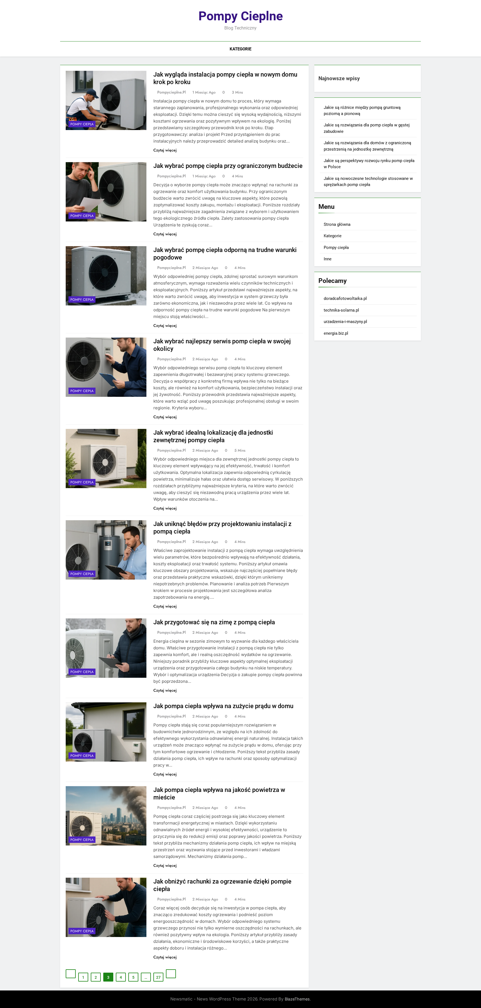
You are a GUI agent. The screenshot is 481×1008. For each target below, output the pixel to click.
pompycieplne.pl (171, 92)
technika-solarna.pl (341, 310)
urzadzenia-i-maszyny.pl (345, 321)
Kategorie (240, 49)
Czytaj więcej (165, 150)
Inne (328, 258)
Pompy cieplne (240, 16)
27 (158, 977)
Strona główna (337, 224)
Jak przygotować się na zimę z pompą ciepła (214, 622)
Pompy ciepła (82, 124)
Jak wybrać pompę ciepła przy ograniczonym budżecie (228, 165)
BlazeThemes (297, 999)
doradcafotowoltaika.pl (345, 298)
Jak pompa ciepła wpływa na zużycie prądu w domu (223, 706)
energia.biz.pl (336, 333)
